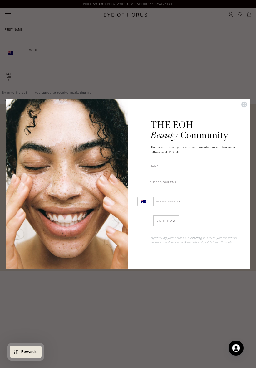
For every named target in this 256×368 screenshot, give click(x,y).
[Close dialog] (244, 104)
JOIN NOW (166, 221)
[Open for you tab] (236, 348)
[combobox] (145, 201)
